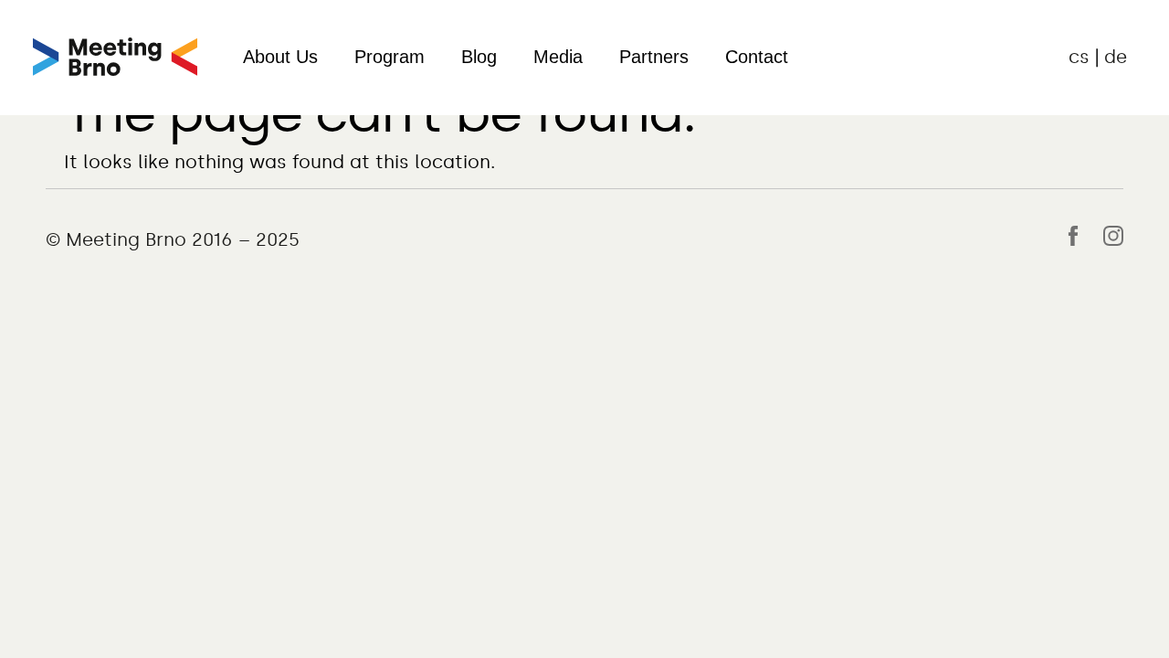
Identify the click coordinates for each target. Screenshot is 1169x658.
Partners (654, 57)
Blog (479, 57)
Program (389, 57)
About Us (280, 57)
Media (558, 57)
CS (1079, 57)
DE (1115, 57)
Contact (756, 57)
